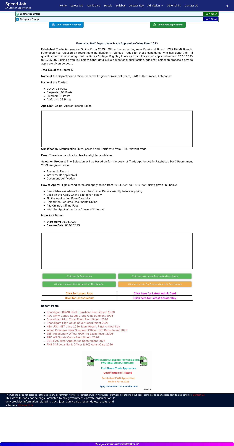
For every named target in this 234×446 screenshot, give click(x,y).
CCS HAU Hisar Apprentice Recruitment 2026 (76, 340)
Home (63, 5)
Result (108, 5)
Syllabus (121, 5)
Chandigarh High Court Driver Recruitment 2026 (77, 322)
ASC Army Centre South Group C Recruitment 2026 (80, 315)
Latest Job (76, 5)
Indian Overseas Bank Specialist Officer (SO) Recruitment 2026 (87, 330)
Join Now (211, 14)
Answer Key (136, 5)
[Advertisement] (117, 34)
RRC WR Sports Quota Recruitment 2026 (73, 337)
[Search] (227, 5)
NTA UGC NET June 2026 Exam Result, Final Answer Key (83, 326)
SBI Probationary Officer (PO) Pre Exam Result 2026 (80, 333)
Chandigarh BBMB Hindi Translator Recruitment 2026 (81, 312)
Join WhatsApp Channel (170, 24)
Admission (153, 5)
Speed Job (15, 3)
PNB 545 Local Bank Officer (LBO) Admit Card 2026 (80, 344)
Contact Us (191, 5)
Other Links (174, 5)
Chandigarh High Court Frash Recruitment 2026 (77, 319)
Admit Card (93, 5)
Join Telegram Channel (68, 24)
